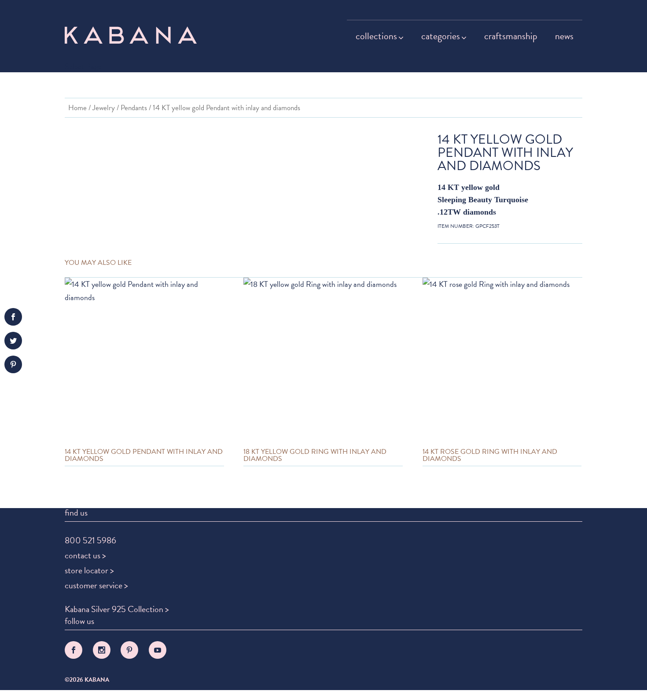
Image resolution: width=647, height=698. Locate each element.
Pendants (134, 107)
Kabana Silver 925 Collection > (117, 609)
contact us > (85, 555)
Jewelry (103, 107)
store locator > (89, 570)
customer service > (96, 585)
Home (77, 107)
